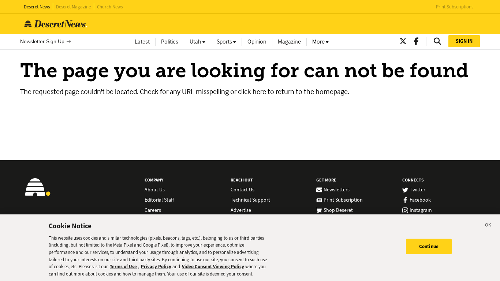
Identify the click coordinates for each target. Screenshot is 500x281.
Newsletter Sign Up (42, 41)
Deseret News (37, 7)
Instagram (421, 210)
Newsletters (337, 190)
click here (252, 91)
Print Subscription (343, 200)
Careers (153, 210)
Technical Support (250, 200)
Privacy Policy (156, 266)
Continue (429, 246)
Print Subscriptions (454, 7)
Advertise (241, 210)
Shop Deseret (338, 210)
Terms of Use (123, 266)
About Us (155, 190)
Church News (110, 7)
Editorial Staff (159, 200)
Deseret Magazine (73, 7)
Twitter (417, 190)
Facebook (420, 200)
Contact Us (242, 190)
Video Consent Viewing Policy (213, 266)
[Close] (488, 226)
